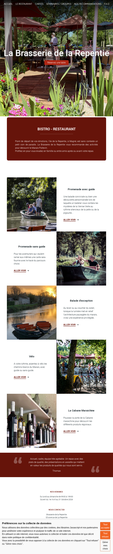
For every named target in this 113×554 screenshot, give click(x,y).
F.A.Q (106, 3)
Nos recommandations (87, 3)
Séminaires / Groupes (58, 3)
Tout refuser (105, 535)
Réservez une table (56, 62)
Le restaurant (24, 3)
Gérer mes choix (105, 545)
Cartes (39, 3)
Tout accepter (105, 526)
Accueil (8, 3)
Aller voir (69, 219)
